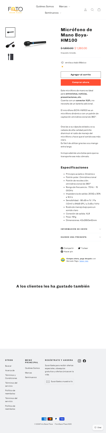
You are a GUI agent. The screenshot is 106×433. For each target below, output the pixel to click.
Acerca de (10, 370)
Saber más (84, 261)
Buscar (8, 366)
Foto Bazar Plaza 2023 (63, 424)
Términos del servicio (11, 384)
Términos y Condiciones (11, 376)
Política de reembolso (10, 392)
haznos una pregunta (74, 237)
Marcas (63, 6)
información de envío (74, 229)
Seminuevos (52, 12)
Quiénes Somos (45, 6)
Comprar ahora (80, 82)
